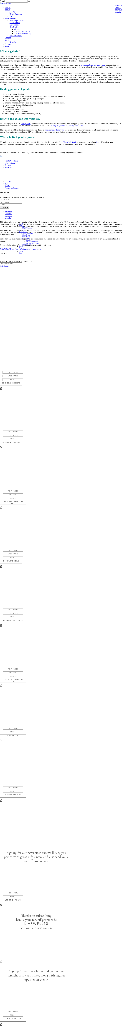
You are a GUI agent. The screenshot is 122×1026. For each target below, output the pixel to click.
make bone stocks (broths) (54, 130)
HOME (7, 8)
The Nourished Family (22, 33)
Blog (6, 40)
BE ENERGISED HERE (11, 383)
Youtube (118, 12)
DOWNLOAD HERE (11, 561)
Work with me (10, 18)
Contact (8, 44)
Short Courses (15, 23)
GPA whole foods (69, 142)
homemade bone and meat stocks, (93, 65)
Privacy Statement (11, 188)
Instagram (118, 10)
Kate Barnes (4, 266)
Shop (7, 46)
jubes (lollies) (26, 124)
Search (2, 1)
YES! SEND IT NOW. (13, 795)
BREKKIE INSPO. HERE (13, 620)
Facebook (118, 5)
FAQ (11, 16)
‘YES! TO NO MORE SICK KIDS (13, 680)
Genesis (17, 29)
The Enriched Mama (22, 31)
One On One (14, 27)
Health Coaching (16, 14)
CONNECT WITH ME (13, 1019)
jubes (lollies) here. (76, 126)
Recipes (8, 38)
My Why (13, 12)
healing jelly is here (58, 126)
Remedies (13, 42)
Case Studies (14, 25)
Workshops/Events (17, 20)
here (97, 142)
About (7, 10)
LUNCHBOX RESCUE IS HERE (13, 502)
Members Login (16, 36)
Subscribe (4, 207)
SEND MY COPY (12, 735)
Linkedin (118, 8)
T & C (7, 186)
